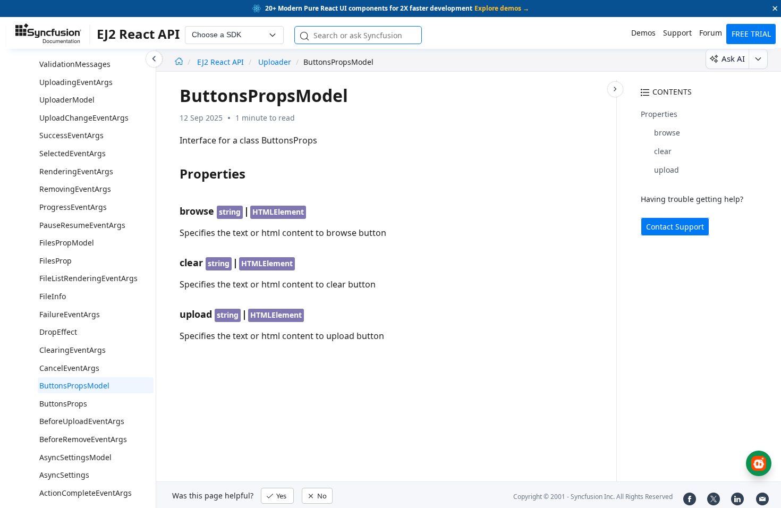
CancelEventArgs (69, 368)
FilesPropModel (66, 243)
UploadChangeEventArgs (84, 118)
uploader (274, 62)
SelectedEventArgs (72, 153)
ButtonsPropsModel (74, 385)
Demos (643, 33)
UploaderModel (67, 100)
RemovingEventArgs (75, 189)
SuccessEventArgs (71, 135)
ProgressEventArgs (73, 207)
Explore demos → (501, 8)
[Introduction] (179, 62)
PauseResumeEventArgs (82, 225)
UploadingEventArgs (76, 82)
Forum (710, 33)
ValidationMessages (75, 64)
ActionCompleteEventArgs (85, 493)
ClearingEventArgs (72, 350)
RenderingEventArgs (76, 171)
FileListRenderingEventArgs (88, 278)
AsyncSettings (64, 475)
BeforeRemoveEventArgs (83, 439)
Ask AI (733, 58)
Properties (659, 114)
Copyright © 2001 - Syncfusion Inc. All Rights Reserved (593, 496)
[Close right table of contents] (615, 89)
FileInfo (52, 296)
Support (677, 33)
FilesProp (55, 261)
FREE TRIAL (751, 34)
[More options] (758, 59)
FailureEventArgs (69, 314)
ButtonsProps (63, 404)
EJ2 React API (221, 62)
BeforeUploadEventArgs (81, 421)
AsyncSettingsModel (75, 457)
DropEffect (58, 332)
